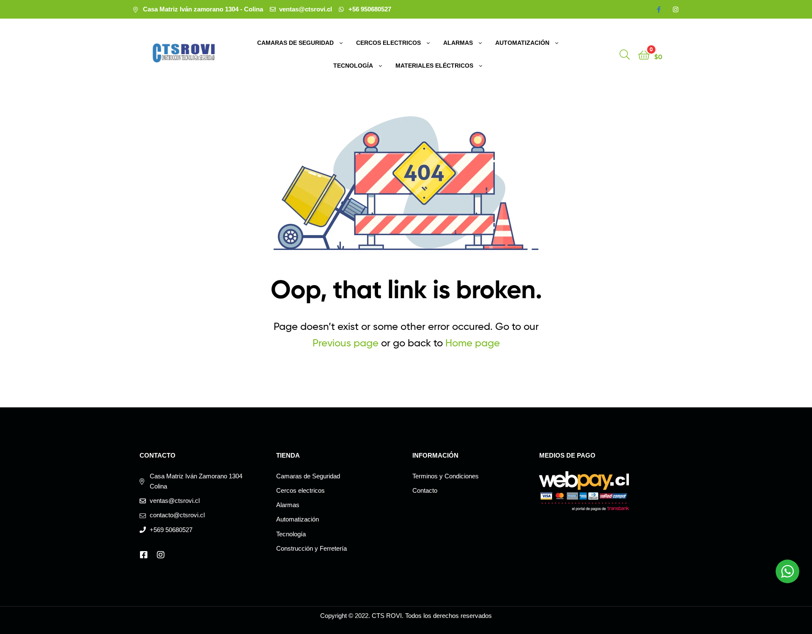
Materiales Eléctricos (434, 65)
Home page (472, 343)
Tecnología (353, 65)
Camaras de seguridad (295, 42)
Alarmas (458, 42)
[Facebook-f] (659, 9)
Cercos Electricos (388, 42)
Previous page (346, 343)
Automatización (522, 42)
